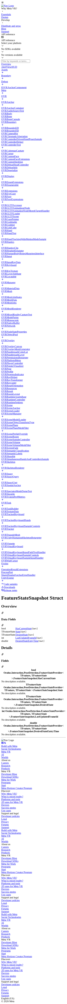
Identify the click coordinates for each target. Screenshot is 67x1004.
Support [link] (5, 827)
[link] (7, 5)
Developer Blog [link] (9, 774)
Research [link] (5, 765)
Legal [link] (4, 819)
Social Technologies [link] (11, 749)
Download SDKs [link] (9, 777)
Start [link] (3, 785)
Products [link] (5, 768)
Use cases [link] (6, 810)
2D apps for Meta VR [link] (12, 802)
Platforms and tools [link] (10, 799)
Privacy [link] (5, 821)
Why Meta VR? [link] (9, 793)
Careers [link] (5, 763)
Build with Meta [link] (9, 746)
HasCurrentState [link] (23, 628)
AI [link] (2, 754)
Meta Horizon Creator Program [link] (16, 788)
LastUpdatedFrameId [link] (25, 638)
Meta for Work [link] (8, 779)
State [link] (17, 631)
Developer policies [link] (10, 816)
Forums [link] (5, 824)
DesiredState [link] (21, 634)
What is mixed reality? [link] (12, 796)
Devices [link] (5, 805)
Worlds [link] (4, 757)
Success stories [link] (8, 807)
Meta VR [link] (5, 751)
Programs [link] (6, 782)
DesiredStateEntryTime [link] (26, 641)
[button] (33, 2)
